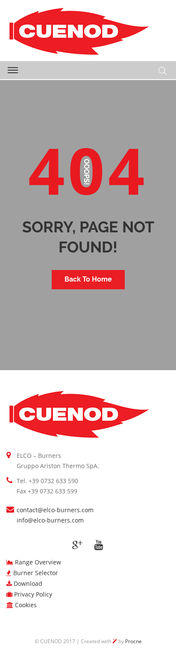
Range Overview (38, 562)
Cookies (26, 605)
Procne (133, 641)
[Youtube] (99, 545)
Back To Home (88, 279)
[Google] (77, 545)
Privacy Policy (33, 594)
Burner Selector (35, 573)
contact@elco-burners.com (55, 510)
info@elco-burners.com (50, 520)
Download (28, 583)
